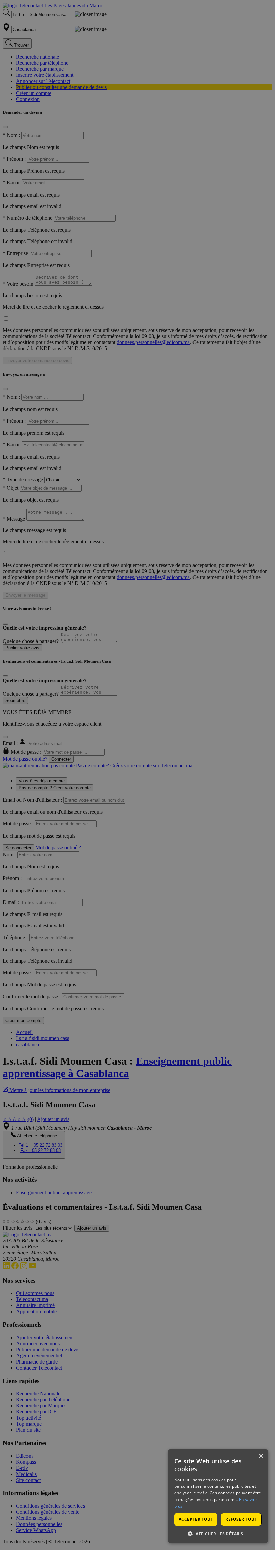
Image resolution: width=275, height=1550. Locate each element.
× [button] (260, 1456)
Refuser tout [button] (241, 1519)
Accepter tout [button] (196, 1519)
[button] (218, 1533)
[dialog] (218, 1496)
